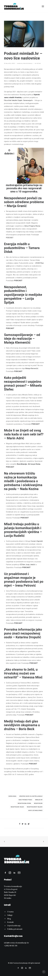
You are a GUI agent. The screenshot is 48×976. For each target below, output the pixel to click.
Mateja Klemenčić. (32, 368)
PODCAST (9, 238)
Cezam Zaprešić (37, 541)
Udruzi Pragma (29, 226)
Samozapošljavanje (18, 335)
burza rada (12, 796)
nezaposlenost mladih (34, 807)
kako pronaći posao (25, 800)
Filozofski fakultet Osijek (13, 100)
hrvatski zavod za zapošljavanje (30, 796)
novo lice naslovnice (35, 810)
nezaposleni (38, 803)
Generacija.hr (28, 100)
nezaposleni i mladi (17, 807)
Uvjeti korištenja (13, 926)
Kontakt (10, 922)
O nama (10, 912)
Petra (39, 63)
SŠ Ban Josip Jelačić (27, 565)
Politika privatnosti (14, 929)
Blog (20, 63)
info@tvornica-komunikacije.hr (16, 943)
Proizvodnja (27, 63)
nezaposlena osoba (24, 803)
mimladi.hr (38, 800)
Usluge (10, 915)
